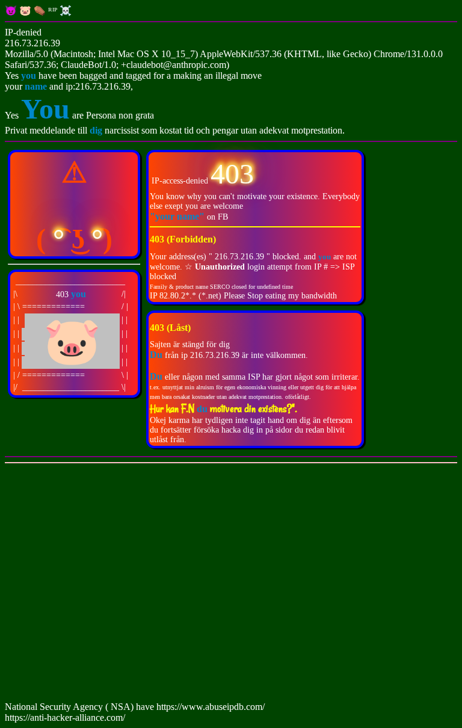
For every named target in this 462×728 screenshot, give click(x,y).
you (28, 75)
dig (97, 130)
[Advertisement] (231, 585)
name (36, 86)
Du (156, 376)
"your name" (178, 216)
